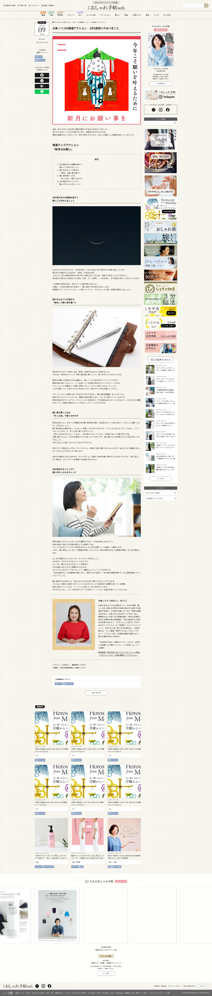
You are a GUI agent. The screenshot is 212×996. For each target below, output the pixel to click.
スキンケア (38, 866)
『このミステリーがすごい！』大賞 (158, 993)
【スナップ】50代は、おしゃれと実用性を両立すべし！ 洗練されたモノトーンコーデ (165, 403)
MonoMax (106, 993)
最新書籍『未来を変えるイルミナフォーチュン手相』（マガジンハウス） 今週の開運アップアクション (119, 653)
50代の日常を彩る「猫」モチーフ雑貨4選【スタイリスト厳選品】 (165, 458)
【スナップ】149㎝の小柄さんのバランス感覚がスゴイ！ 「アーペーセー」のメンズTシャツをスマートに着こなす (165, 426)
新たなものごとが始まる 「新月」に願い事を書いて (70, 171)
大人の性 (166, 15)
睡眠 (109, 866)
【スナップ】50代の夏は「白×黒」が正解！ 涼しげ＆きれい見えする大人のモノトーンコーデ (165, 437)
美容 (147, 15)
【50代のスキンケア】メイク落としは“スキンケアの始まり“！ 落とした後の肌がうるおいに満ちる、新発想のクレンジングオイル (51, 858)
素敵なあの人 (59, 993)
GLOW (99, 993)
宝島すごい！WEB (141, 993)
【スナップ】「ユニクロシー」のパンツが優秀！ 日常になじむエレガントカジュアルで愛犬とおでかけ (165, 371)
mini (52, 993)
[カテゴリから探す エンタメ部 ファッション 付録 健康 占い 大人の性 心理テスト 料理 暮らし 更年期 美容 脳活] (160, 493)
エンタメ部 (91, 15)
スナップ (70, 15)
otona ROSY (75, 993)
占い (80, 15)
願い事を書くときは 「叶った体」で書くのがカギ (71, 177)
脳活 (126, 15)
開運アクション (40, 60)
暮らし (117, 15)
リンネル (67, 993)
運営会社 (164, 986)
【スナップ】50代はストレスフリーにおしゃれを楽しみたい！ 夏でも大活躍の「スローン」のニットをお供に (165, 415)
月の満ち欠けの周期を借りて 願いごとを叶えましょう (71, 166)
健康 (43, 15)
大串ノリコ (38, 57)
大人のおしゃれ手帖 (38, 993)
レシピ (156, 15)
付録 (51, 15)
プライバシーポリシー (175, 986)
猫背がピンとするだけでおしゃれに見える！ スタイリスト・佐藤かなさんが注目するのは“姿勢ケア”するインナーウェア (87, 858)
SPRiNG (83, 993)
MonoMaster (119, 993)
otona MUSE (91, 993)
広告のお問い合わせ (189, 986)
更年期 (60, 15)
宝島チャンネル (20, 993)
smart (112, 993)
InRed (28, 993)
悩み (81, 866)
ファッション (105, 15)
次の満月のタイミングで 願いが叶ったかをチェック (70, 183)
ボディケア (75, 866)
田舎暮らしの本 (129, 993)
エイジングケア (48, 866)
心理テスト (136, 15)
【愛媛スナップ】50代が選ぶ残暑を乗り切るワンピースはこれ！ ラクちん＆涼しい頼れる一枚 (165, 470)
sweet (47, 993)
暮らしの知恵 (117, 866)
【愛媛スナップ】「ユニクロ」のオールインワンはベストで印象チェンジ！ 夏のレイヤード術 (165, 448)
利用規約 (156, 986)
